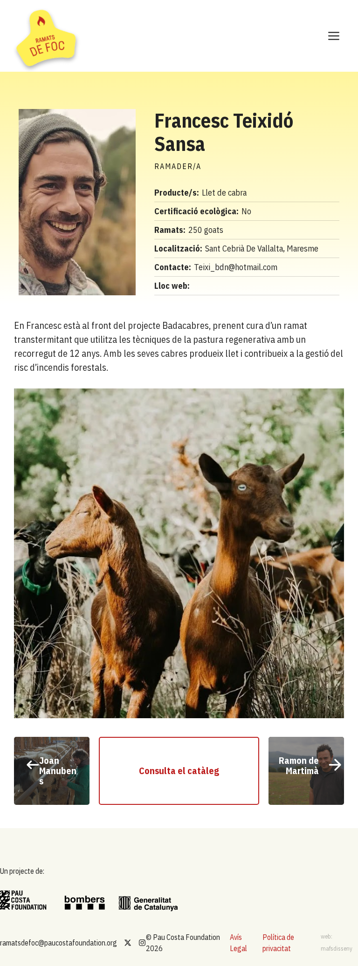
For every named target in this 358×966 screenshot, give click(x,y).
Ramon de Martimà (299, 765)
